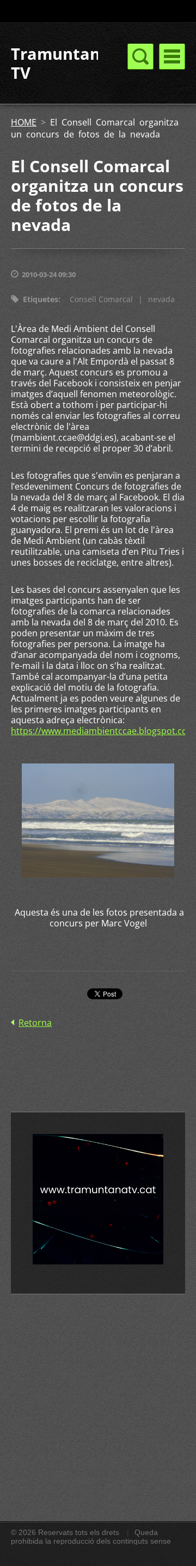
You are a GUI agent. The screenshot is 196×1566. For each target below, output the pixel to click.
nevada (161, 299)
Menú (172, 56)
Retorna (35, 1023)
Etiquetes (40, 299)
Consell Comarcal (101, 299)
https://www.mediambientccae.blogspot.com (103, 731)
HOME (23, 122)
